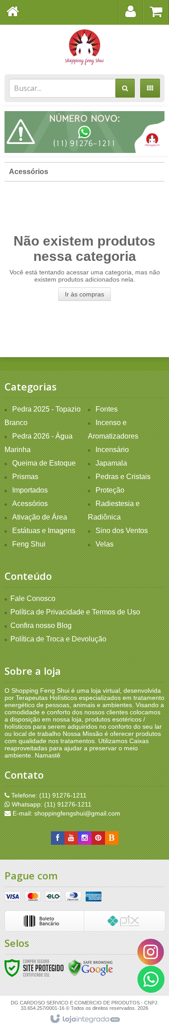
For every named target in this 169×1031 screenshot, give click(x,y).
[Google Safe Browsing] (90, 967)
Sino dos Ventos (122, 530)
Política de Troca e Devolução (58, 639)
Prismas (25, 476)
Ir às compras (84, 294)
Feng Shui (29, 544)
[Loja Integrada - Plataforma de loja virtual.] (84, 1019)
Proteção (110, 490)
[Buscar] (125, 88)
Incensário (112, 449)
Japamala (111, 463)
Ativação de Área (39, 517)
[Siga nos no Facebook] (57, 838)
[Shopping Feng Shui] (84, 47)
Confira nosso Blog (41, 625)
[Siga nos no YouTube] (71, 838)
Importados (30, 490)
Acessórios (28, 171)
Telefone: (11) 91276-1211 (48, 795)
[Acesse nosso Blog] (112, 838)
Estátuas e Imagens (43, 530)
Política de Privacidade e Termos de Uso (75, 612)
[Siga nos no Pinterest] (98, 838)
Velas (105, 544)
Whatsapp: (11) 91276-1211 (50, 804)
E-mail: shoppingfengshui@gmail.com (65, 813)
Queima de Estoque (44, 463)
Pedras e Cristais (123, 476)
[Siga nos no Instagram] (84, 838)
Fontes (107, 409)
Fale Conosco (32, 598)
